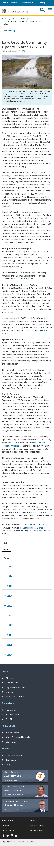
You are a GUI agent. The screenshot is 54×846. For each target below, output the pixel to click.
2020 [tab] (10, 595)
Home (4, 18)
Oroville (6, 549)
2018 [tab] (10, 576)
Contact (14, 2)
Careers (9, 692)
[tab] (27, 566)
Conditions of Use (14, 755)
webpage (37, 388)
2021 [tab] (10, 605)
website (29, 278)
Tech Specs (11, 760)
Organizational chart (15, 687)
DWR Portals (11, 741)
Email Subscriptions (15, 696)
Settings (42, 2)
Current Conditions (28, 2)
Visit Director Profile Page (11, 809)
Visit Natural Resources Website (13, 795)
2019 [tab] (10, 586)
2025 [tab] (10, 644)
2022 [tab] (10, 615)
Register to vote (13, 710)
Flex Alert (10, 719)
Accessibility (8, 830)
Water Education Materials (18, 737)
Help (8, 764)
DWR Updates (27, 18)
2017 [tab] (10, 566)
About (5, 2)
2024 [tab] (10, 635)
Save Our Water (13, 714)
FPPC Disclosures (35, 830)
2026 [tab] (10, 654)
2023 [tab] (10, 625)
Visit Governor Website (10, 780)
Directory (10, 678)
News (14, 18)
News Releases (12, 732)
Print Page (11, 30)
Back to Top (7, 820)
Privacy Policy (9, 825)
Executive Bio (12, 682)
